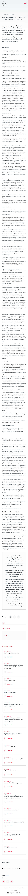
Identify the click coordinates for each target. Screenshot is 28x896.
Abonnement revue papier (8, 869)
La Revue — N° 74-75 (9, 14)
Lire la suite (9, 657)
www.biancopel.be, (14, 117)
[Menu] (25, 3)
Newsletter (19, 869)
